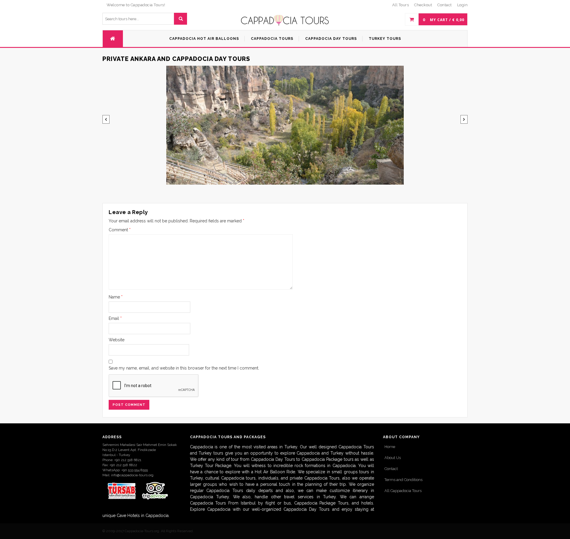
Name (116, 297)
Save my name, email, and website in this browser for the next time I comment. (184, 368)
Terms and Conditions (403, 479)
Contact (391, 468)
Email (115, 318)
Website (116, 339)
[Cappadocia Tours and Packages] (285, 20)
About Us (392, 457)
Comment (120, 229)
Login (462, 5)
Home (389, 446)
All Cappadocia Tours (403, 490)
